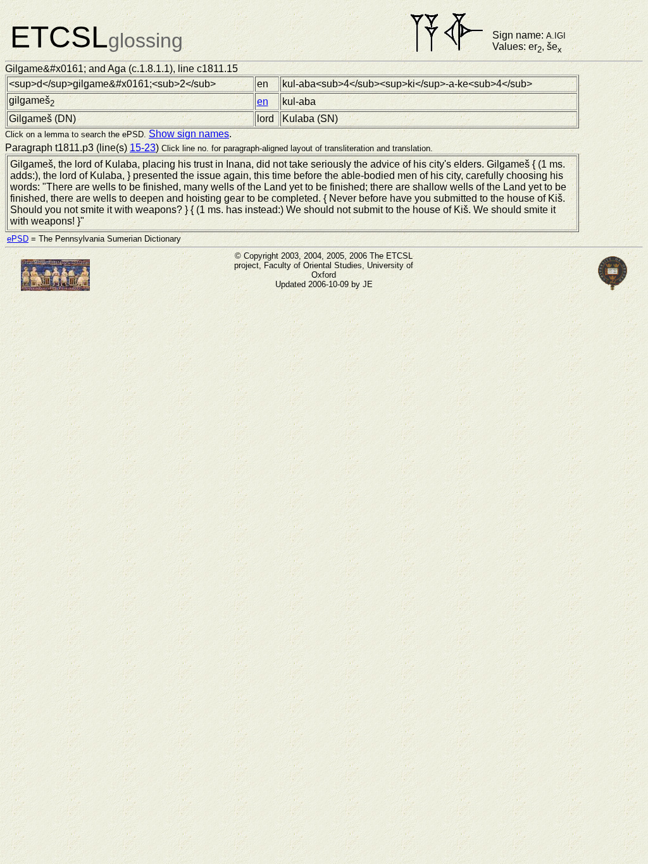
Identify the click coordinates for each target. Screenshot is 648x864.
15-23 (143, 147)
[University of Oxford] (612, 287)
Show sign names (189, 133)
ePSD (17, 239)
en (262, 101)
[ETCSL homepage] (55, 287)
